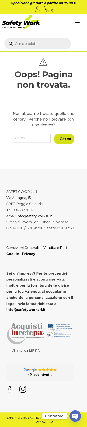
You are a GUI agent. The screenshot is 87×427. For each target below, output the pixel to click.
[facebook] (9, 390)
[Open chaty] (75, 416)
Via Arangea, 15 (18, 198)
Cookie (12, 254)
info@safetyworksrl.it (34, 216)
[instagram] (22, 390)
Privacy (28, 254)
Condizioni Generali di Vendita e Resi (36, 248)
